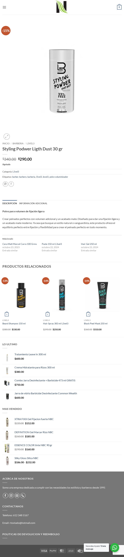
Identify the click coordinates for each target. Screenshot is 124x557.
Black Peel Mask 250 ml (96, 323)
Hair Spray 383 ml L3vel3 (55, 323)
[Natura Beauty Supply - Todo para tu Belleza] (62, 7)
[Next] (121, 304)
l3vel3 (39, 177)
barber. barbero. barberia (23, 177)
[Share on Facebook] (11, 184)
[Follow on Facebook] (5, 495)
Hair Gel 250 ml (89, 244)
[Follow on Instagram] (11, 495)
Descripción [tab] (9, 203)
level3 (46, 177)
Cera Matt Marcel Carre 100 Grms (19, 244)
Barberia (18, 143)
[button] (4, 7)
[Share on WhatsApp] (5, 184)
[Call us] (23, 495)
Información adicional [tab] (33, 203)
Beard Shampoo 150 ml (14, 323)
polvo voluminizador (59, 177)
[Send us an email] (17, 495)
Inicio (6, 143)
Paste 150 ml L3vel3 (52, 244)
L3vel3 (30, 143)
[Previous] (2, 304)
